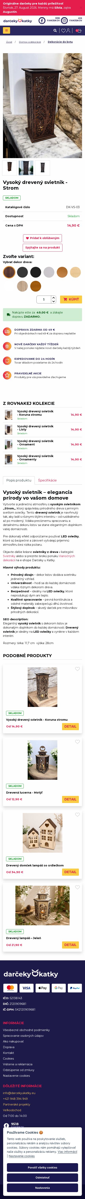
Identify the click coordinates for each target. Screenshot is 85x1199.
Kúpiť (73, 299)
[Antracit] (22, 272)
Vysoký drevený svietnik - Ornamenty (35, 457)
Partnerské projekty (16, 1104)
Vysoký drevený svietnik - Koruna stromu (35, 413)
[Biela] (9, 286)
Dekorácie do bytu (60, 41)
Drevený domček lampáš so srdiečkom (35, 865)
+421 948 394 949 (15, 1099)
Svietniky (9, 556)
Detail (70, 726)
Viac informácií (67, 1151)
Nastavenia (42, 1187)
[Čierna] (35, 272)
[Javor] (75, 272)
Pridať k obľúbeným (44, 238)
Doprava (8, 1047)
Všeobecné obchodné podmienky (26, 1030)
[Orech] (9, 272)
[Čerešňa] (35, 286)
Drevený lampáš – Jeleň (23, 938)
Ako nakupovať (13, 1041)
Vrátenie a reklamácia (17, 1064)
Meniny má (50, 7)
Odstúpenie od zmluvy (18, 1070)
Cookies (8, 1058)
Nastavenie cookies (16, 1076)
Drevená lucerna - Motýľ (24, 792)
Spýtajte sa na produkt (42, 247)
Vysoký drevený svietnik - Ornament (35, 442)
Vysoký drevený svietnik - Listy (35, 428)
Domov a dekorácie (30, 41)
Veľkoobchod (12, 1110)
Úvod (9, 41)
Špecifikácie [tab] (47, 480)
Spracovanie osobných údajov (23, 1036)
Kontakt (8, 1053)
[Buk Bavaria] (62, 272)
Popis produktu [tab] (18, 480)
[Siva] (49, 272)
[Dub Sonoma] (22, 286)
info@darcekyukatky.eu (19, 1093)
